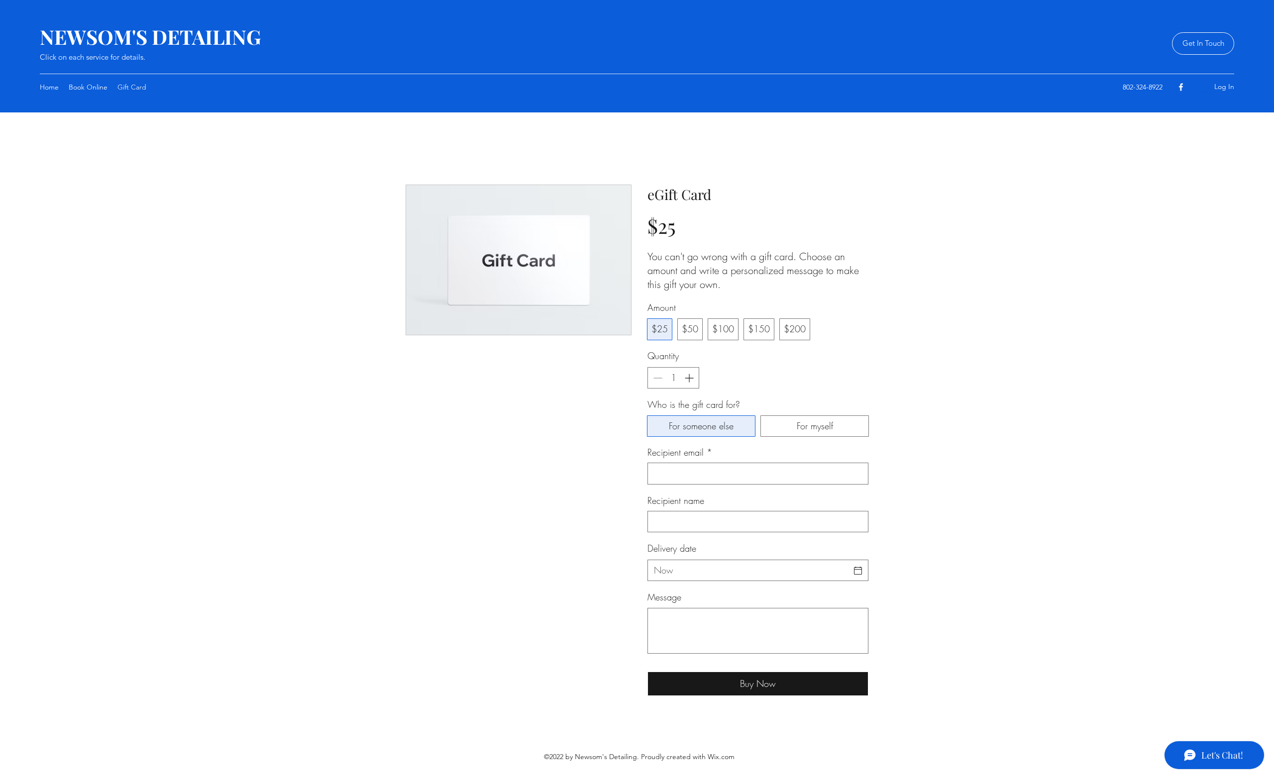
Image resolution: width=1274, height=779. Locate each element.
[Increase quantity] (690, 378)
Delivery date (671, 548)
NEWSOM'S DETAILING (150, 36)
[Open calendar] (858, 571)
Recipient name (675, 500)
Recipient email (679, 452)
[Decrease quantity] (656, 378)
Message (664, 597)
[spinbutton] (673, 378)
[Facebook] (1181, 87)
